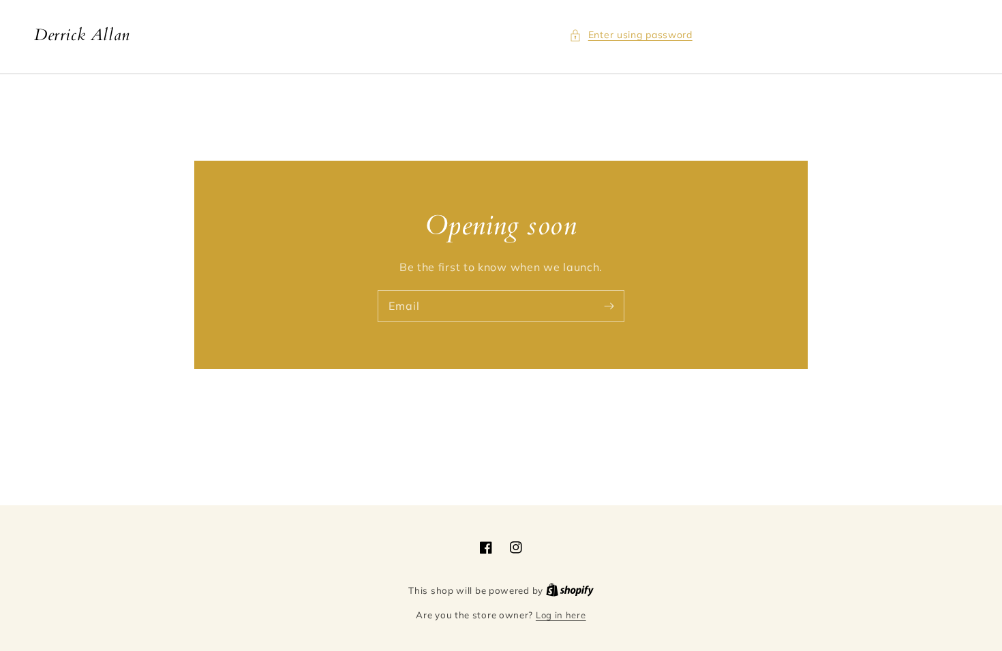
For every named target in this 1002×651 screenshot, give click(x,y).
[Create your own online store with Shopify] (570, 590)
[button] (631, 35)
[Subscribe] (609, 306)
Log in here (561, 614)
